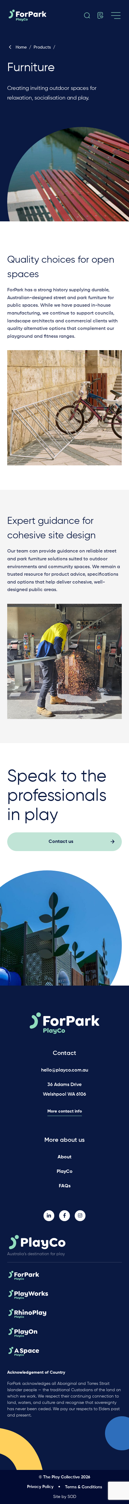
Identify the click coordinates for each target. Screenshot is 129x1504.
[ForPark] (33, 15)
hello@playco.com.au (64, 1070)
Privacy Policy (40, 1487)
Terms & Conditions (83, 1487)
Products (42, 47)
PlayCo (65, 1171)
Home (21, 47)
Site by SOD (64, 1497)
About (64, 1157)
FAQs (64, 1186)
